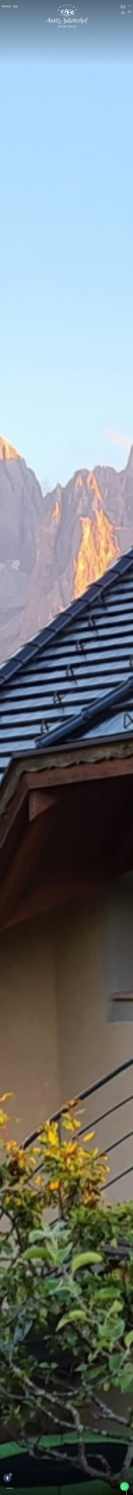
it (130, 6)
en (129, 11)
